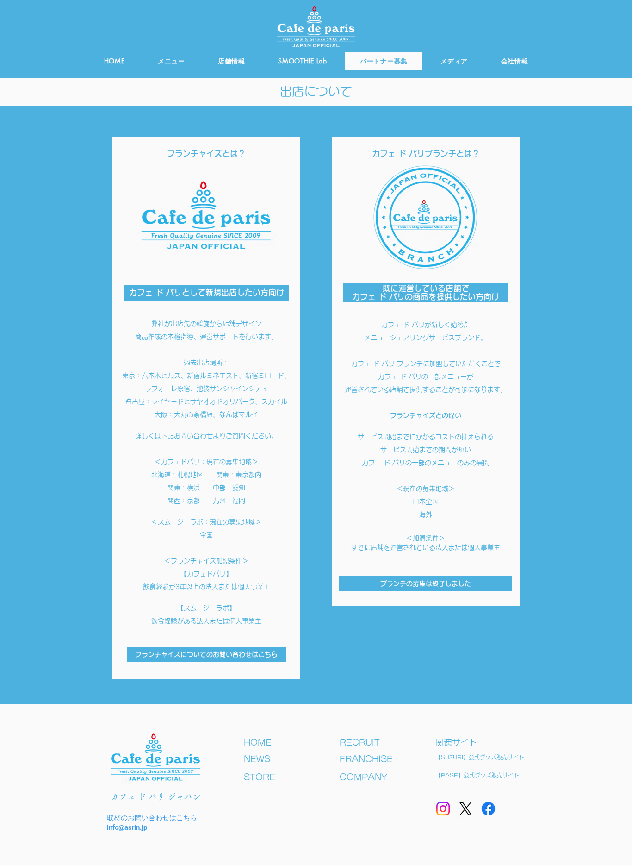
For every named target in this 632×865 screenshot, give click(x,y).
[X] (466, 809)
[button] (426, 584)
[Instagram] (443, 809)
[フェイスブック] (488, 809)
